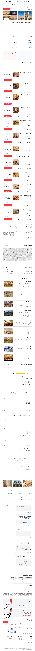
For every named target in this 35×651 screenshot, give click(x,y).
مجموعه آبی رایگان (29, 79)
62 (6, 474)
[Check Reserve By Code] (6, 1)
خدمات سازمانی (10, 639)
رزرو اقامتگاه (21, 1)
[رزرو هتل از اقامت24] (30, 1)
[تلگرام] (25, 633)
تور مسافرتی (31, 641)
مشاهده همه (29, 47)
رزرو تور (18, 1)
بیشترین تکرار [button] (18, 499)
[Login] (4, 1)
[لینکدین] (29, 633)
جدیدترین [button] (31, 376)
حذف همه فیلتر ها (6, 69)
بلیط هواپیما (31, 639)
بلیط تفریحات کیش (20, 638)
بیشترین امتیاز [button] (23, 376)
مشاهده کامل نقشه (5, 245)
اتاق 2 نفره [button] (23, 69)
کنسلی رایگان (19, 79)
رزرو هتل (25, 1)
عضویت (5, 622)
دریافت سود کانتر (10, 641)
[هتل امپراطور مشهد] (17, 483)
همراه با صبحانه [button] (13, 69)
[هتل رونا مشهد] (27, 483)
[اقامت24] (29, 619)
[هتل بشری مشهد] (7, 483)
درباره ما (31, 645)
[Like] (4, 6)
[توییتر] (23, 633)
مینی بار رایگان (23, 79)
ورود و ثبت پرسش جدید (8, 505)
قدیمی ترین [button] (27, 376)
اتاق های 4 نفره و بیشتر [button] (18, 69)
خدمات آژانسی (10, 638)
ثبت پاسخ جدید (29, 512)
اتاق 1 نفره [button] (27, 69)
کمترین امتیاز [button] (20, 376)
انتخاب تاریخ (7, 79)
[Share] (6, 6)
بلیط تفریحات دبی (20, 639)
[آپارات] (27, 633)
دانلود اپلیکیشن (28, 605)
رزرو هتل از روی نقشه (30, 642)
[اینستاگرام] (31, 633)
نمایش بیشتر (18, 596)
